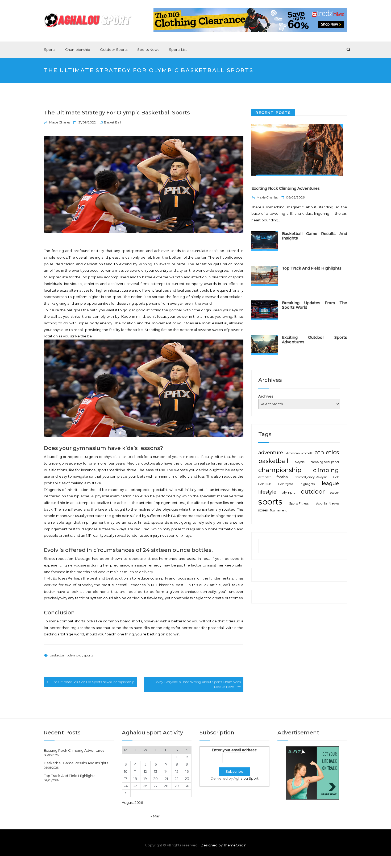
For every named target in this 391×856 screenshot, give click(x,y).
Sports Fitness (299, 503)
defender (264, 477)
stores (263, 510)
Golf (336, 477)
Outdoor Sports (113, 49)
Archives (265, 396)
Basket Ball (112, 122)
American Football (299, 453)
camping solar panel (325, 462)
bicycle (300, 462)
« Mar (155, 816)
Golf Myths (285, 484)
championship (279, 469)
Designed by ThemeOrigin (223, 845)
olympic (74, 655)
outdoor (313, 491)
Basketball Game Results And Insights (314, 235)
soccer (334, 492)
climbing (326, 469)
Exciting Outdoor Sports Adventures (314, 339)
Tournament (278, 510)
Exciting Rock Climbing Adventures (285, 188)
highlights (308, 484)
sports (88, 655)
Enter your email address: (234, 750)
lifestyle (267, 491)
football (283, 477)
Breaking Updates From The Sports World (314, 304)
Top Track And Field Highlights (312, 268)
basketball (57, 655)
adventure (270, 452)
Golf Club (264, 484)
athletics (327, 452)
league (330, 483)
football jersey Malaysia (311, 477)
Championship (77, 49)
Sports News (148, 49)
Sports (49, 49)
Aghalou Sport (246, 778)
